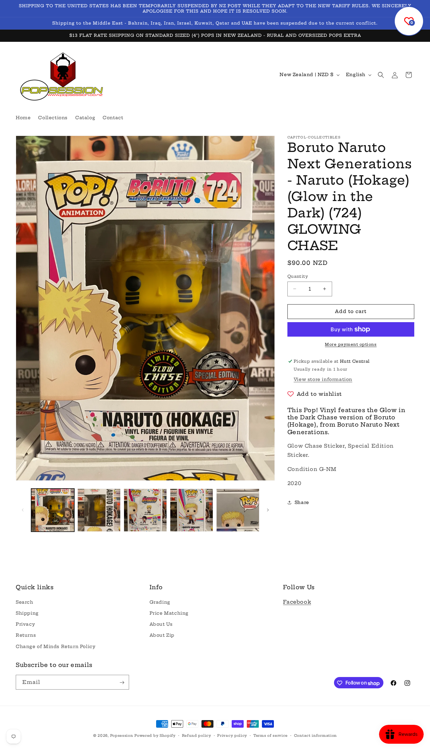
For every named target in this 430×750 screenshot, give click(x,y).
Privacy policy (232, 735)
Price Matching (169, 613)
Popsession (121, 735)
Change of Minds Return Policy (55, 646)
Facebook (297, 601)
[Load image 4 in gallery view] (191, 510)
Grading (160, 602)
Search (24, 602)
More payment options (350, 344)
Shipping (27, 613)
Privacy (25, 624)
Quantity (297, 276)
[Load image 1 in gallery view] (52, 510)
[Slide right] (268, 510)
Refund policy (196, 735)
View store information (323, 379)
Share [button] (302, 502)
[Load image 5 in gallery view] (237, 510)
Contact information (315, 735)
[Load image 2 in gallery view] (99, 510)
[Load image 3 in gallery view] (145, 510)
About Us (161, 624)
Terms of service (270, 735)
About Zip (162, 635)
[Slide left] (23, 510)
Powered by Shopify (155, 735)
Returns (26, 635)
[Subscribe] (122, 682)
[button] (381, 75)
